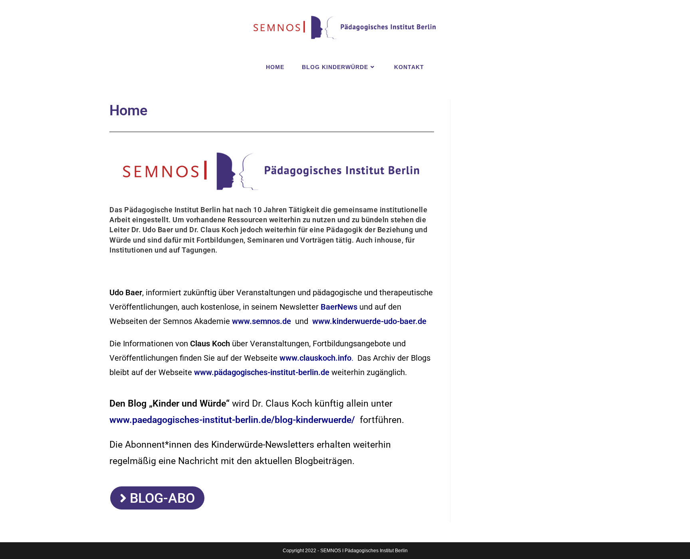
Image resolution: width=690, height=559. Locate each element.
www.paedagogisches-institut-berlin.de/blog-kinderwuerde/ (232, 420)
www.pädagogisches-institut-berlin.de (261, 372)
